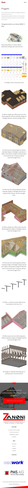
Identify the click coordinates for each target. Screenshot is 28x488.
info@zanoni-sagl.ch (14, 434)
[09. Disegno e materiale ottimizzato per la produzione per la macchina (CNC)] (14, 356)
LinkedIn (14, 437)
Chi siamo (14, 444)
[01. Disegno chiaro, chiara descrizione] (14, 66)
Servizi (14, 446)
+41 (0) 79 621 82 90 (14, 432)
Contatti (14, 451)
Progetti (14, 448)
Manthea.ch (16, 484)
